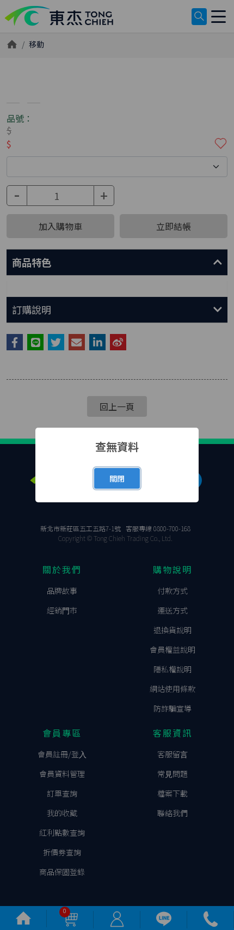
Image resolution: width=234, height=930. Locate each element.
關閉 (117, 478)
